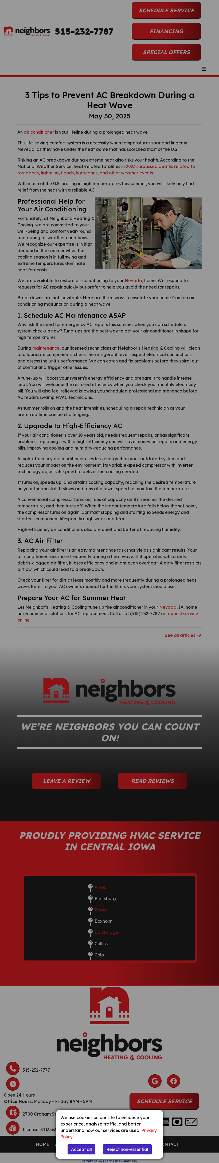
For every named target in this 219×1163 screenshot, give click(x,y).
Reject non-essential (127, 1149)
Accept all (81, 1149)
